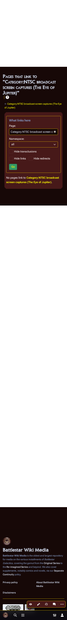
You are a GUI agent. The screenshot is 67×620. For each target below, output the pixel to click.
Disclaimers (9, 592)
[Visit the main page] (5, 615)
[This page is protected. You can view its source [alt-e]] (38, 604)
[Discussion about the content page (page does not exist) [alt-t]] (54, 604)
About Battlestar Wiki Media (48, 584)
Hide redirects (42, 158)
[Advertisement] (33, 33)
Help (7, 97)
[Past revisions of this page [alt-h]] (46, 604)
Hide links (20, 158)
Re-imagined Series (17, 567)
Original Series (52, 563)
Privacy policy (10, 582)
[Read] (30, 604)
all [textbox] (12, 144)
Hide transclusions (25, 151)
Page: (12, 125)
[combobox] (33, 132)
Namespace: (16, 138)
